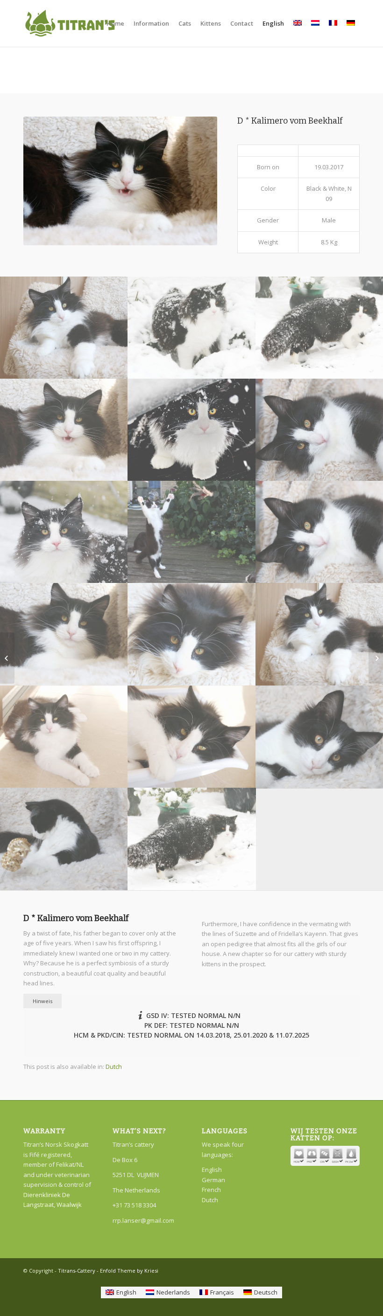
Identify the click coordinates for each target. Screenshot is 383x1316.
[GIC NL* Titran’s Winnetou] (7, 658)
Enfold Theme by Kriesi (129, 1270)
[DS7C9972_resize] (192, 839)
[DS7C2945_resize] (64, 634)
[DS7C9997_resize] (192, 328)
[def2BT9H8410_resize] (64, 532)
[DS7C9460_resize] (64, 839)
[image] (64, 328)
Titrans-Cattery (76, 1270)
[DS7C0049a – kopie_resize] (192, 532)
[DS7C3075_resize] (64, 737)
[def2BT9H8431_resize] (192, 430)
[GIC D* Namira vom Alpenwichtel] (376, 658)
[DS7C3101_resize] (192, 737)
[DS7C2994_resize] (192, 634)
